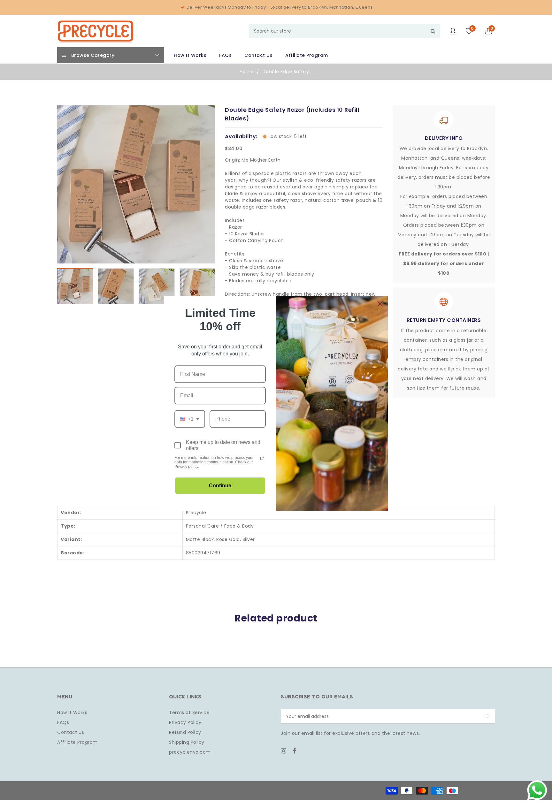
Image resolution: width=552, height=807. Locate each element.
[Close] (380, 303)
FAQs (63, 722)
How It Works (72, 712)
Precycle (196, 512)
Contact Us (70, 732)
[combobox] (344, 31)
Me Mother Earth (261, 160)
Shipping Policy (186, 742)
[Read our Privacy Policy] (262, 458)
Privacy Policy (185, 722)
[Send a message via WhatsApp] (537, 790)
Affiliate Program (77, 742)
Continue (220, 485)
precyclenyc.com (190, 752)
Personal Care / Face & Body (220, 526)
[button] (490, 31)
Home (247, 71)
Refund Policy (185, 732)
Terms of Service (189, 712)
